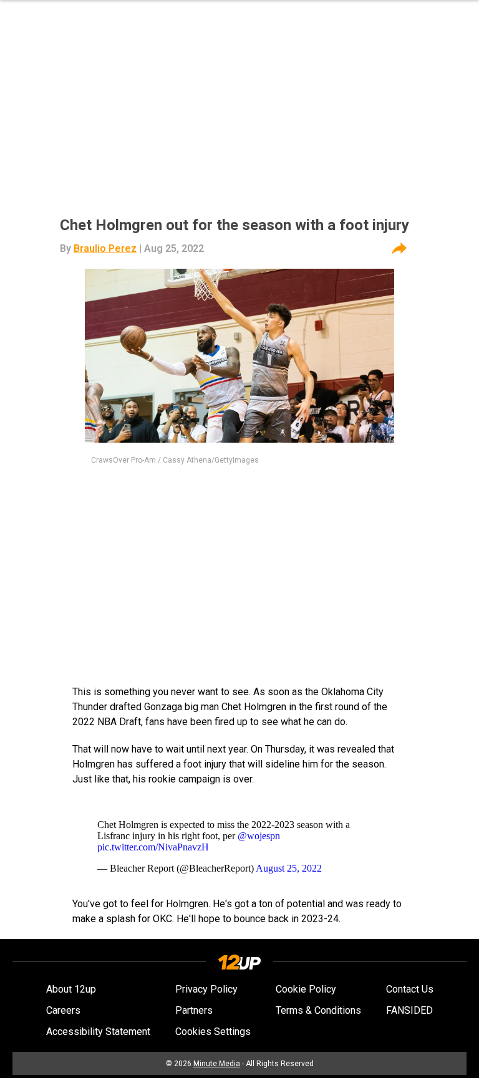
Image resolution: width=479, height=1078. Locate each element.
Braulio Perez (105, 248)
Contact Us (409, 989)
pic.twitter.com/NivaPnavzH (153, 847)
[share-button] (399, 248)
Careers (63, 1010)
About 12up (71, 989)
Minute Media (216, 1063)
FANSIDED (409, 1010)
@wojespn (259, 835)
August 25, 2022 (289, 868)
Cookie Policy (306, 989)
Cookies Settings (213, 1031)
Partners (194, 1010)
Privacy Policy (206, 989)
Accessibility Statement (98, 1031)
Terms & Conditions (318, 1010)
